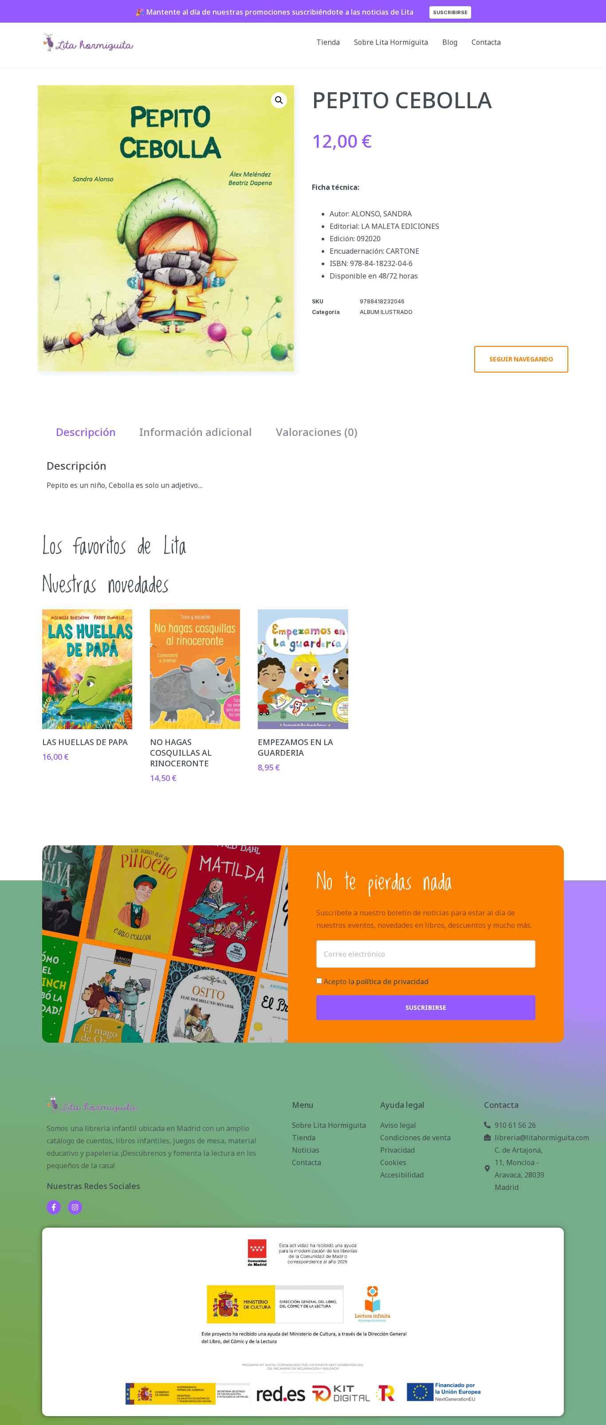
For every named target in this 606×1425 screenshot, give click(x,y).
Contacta (486, 42)
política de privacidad (392, 982)
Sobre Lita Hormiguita (391, 42)
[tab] (86, 432)
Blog (449, 42)
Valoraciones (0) (317, 431)
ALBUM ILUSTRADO (386, 312)
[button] (279, 100)
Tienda (328, 42)
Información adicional (195, 431)
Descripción (86, 431)
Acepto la (376, 982)
